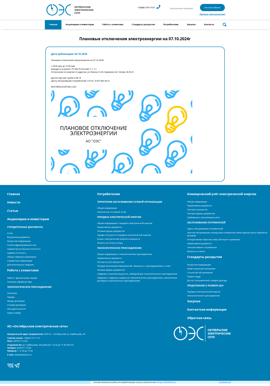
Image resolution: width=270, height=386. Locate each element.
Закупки (193, 301)
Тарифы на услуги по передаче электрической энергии (124, 235)
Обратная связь (199, 318)
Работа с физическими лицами (22, 278)
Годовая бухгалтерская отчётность (24, 249)
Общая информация (107, 208)
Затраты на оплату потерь (110, 243)
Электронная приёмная (181, 8)
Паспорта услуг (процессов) (110, 262)
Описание (12, 293)
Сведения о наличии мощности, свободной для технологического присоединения (137, 273)
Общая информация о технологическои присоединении (124, 254)
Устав (10, 233)
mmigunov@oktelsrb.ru (166, 382)
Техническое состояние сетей (111, 212)
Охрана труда (194, 276)
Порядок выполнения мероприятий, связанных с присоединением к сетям (133, 266)
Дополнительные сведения (20, 264)
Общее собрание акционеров (21, 256)
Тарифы (11, 297)
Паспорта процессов (197, 209)
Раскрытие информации (199, 264)
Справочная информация (19, 260)
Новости (13, 202)
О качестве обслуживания (200, 272)
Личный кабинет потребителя (202, 247)
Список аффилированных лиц (21, 245)
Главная (13, 194)
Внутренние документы (18, 237)
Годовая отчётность (16, 253)
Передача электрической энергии (203, 291)
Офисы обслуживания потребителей (205, 228)
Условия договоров (16, 305)
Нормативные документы (109, 227)
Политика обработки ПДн (19, 281)
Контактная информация (206, 309)
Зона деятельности (16, 309)
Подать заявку (14, 312)
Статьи (12, 211)
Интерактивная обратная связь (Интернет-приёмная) (213, 239)
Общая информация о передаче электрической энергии (124, 223)
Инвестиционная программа (201, 268)
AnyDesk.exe (225, 382)
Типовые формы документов (111, 231)
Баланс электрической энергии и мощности (118, 239)
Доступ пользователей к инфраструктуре (207, 280)
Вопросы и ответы (196, 251)
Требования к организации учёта (203, 217)
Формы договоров (16, 301)
